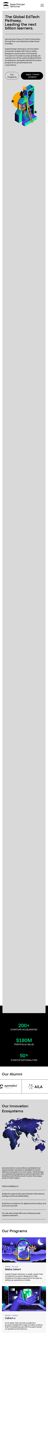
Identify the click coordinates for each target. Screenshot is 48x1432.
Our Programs (11, 75)
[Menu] (42, 5)
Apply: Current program (32, 75)
